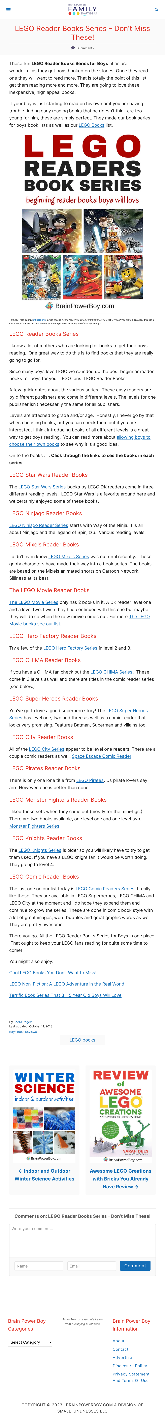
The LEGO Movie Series (33, 602)
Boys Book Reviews (23, 1032)
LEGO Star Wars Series (42, 486)
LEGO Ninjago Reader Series (38, 525)
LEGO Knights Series (40, 850)
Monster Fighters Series (34, 826)
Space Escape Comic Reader (101, 756)
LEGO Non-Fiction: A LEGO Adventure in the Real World (66, 984)
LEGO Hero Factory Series (70, 648)
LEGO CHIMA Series (111, 672)
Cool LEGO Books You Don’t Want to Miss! (52, 972)
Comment (135, 1265)
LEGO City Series (46, 749)
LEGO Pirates (90, 780)
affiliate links (39, 319)
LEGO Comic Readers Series (105, 888)
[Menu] (8, 9)
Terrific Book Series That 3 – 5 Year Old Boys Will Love (65, 995)
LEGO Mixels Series (68, 556)
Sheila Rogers (23, 1022)
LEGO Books (91, 125)
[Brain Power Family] (82, 9)
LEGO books (82, 1040)
